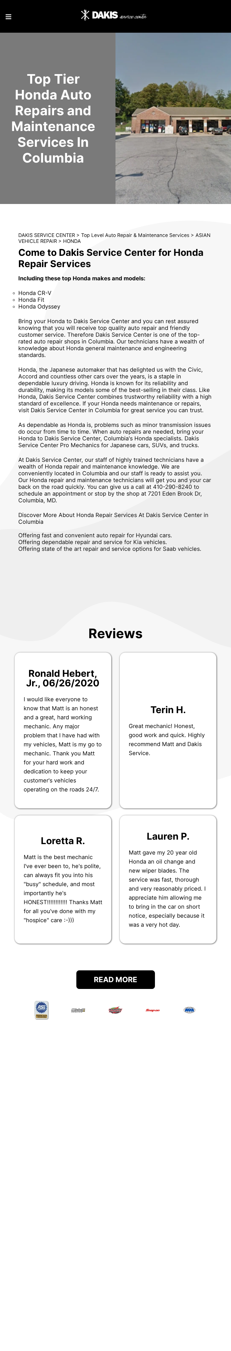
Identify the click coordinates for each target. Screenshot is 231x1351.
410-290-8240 (172, 486)
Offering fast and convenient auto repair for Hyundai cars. (95, 535)
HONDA (72, 241)
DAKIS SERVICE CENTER (46, 235)
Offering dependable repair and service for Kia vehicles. (92, 542)
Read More (115, 979)
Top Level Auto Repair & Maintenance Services (135, 235)
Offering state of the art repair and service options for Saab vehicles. (109, 548)
